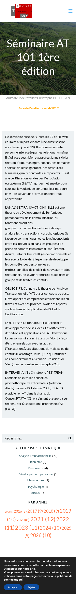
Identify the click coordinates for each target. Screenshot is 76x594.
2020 (22, 520)
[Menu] (70, 11)
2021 (43, 519)
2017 (35, 511)
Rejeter (31, 587)
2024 (50, 528)
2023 (27, 527)
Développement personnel (35, 474)
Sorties (35, 493)
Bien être (36, 462)
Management (36, 480)
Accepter (13, 587)
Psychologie (36, 486)
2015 (9, 511)
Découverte (36, 468)
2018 (51, 511)
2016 (20, 511)
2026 (40, 535)
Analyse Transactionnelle (35, 456)
